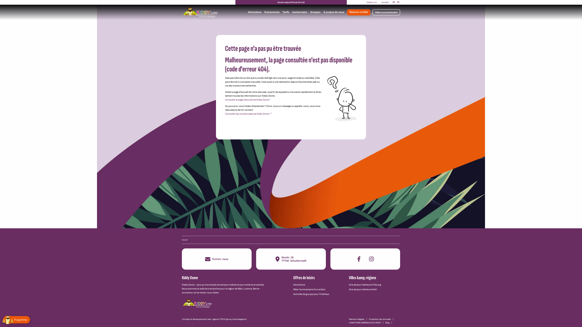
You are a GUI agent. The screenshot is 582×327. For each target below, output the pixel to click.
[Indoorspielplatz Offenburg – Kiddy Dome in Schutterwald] (200, 12)
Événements (271, 12)
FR (398, 2)
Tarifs (286, 12)
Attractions (254, 12)
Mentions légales (356, 319)
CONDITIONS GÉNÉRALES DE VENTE (365, 322)
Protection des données (380, 319)
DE (394, 2)
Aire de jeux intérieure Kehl (363, 289)
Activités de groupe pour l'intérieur (311, 294)
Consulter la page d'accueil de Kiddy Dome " (247, 99)
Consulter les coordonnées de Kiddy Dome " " (248, 113)
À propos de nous (333, 12)
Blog (387, 322)
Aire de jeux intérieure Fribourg (365, 284)
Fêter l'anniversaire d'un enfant (309, 289)
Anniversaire (299, 12)
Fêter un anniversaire (386, 12)
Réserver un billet (359, 12)
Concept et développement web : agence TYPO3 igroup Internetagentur (214, 319)
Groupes (315, 12)
